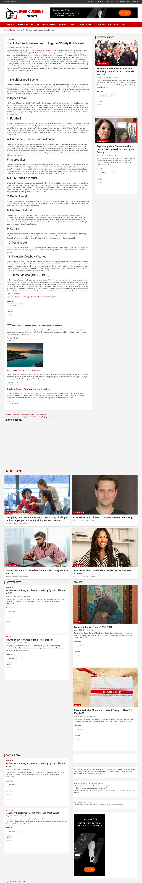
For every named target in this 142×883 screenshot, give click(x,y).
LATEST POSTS (13, 582)
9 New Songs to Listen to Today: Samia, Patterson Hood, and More (37, 326)
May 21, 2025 (101, 155)
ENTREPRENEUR (15, 471)
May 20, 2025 (77, 576)
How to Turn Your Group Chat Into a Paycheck (29, 639)
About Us (91, 1)
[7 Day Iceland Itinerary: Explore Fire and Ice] (25, 344)
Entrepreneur (12, 512)
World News (23, 25)
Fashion (77, 622)
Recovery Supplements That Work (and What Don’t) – (33, 813)
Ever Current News (25, 47)
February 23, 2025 (13, 47)
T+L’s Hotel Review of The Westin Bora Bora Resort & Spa (29, 389)
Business (62, 25)
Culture (10, 39)
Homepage (10, 25)
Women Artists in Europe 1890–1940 (93, 627)
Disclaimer (134, 1)
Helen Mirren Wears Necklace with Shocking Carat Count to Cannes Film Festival (116, 71)
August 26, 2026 (11, 596)
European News (49, 25)
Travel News (113, 25)
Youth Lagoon (69, 55)
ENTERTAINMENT (105, 37)
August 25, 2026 (11, 816)
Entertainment (86, 25)
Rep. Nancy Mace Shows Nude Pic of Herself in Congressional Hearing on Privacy (115, 149)
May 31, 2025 (10, 523)
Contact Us (99, 1)
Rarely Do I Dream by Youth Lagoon (19, 297)
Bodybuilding (10, 587)
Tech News (100, 25)
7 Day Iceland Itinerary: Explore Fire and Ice (23, 370)
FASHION (78, 582)
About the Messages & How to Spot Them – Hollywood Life (25, 415)
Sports (73, 25)
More (124, 25)
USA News (35, 25)
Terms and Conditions (122, 1)
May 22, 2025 (101, 77)
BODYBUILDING (13, 755)
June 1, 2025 (78, 630)
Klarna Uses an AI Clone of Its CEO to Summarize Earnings (103, 517)
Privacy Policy (109, 1)
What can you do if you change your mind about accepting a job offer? (28, 417)
